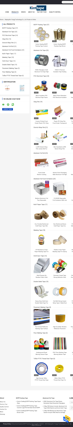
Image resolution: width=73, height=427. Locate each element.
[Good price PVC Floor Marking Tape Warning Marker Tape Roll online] (60, 343)
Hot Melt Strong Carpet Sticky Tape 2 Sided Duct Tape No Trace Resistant (60, 303)
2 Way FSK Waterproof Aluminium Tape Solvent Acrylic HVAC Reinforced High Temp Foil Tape (55, 412)
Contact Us (3, 409)
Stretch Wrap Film (8, 43)
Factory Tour (41, 12)
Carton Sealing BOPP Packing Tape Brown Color (60, 46)
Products (15, 12)
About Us (31, 12)
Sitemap (2, 414)
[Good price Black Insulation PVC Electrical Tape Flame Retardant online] (42, 86)
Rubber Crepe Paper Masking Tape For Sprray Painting (60, 251)
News (1, 411)
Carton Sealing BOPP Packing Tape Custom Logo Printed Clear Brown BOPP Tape (28, 407)
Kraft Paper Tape (7, 54)
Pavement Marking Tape (10, 68)
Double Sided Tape (8, 64)
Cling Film (5, 39)
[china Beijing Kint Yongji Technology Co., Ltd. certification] (7, 88)
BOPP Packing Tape (8, 28)
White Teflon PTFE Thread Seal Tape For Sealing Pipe (60, 380)
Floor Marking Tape (8, 72)
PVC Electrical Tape (8, 35)
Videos (23, 12)
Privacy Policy (7, 424)
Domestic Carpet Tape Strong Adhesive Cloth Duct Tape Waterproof (60, 277)
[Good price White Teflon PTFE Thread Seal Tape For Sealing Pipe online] (60, 368)
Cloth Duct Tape (7, 61)
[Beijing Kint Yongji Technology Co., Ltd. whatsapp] (9, 104)
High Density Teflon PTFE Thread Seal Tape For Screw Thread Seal (41, 380)
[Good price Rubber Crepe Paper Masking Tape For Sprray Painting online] (60, 240)
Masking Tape (6, 57)
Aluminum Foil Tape (8, 32)
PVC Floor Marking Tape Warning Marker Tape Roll (60, 354)
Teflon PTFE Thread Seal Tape (12, 75)
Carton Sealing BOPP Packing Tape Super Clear (29, 402)
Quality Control (55, 12)
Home (7, 12)
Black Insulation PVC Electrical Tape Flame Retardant (42, 97)
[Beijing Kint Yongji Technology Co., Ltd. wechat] (14, 104)
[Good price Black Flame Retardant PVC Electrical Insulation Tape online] (60, 86)
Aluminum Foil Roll (8, 46)
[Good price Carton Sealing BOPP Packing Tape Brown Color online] (60, 34)
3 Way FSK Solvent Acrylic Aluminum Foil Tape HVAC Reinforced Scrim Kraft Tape (55, 407)
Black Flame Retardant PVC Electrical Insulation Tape (60, 97)
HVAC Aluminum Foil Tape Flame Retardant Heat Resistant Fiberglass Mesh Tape (54, 402)
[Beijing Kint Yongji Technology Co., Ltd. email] (4, 104)
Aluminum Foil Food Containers (11, 50)
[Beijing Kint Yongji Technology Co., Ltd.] (36, 8)
